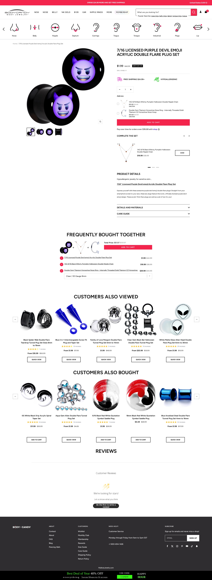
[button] (15, 319)
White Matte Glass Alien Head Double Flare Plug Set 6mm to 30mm (175, 341)
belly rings (163, 16)
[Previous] (4, 29)
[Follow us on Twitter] (172, 546)
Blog (51, 543)
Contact (52, 531)
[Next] (208, 29)
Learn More (132, 106)
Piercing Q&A (54, 547)
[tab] (149, 167)
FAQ (51, 539)
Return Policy (83, 559)
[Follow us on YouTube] (187, 546)
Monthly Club (83, 535)
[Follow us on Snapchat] (196, 546)
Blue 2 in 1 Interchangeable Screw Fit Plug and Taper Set (71, 341)
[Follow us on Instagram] (177, 546)
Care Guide (82, 551)
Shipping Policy (84, 555)
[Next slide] (187, 135)
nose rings (155, 16)
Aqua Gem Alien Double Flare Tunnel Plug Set (71, 417)
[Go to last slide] (182, 135)
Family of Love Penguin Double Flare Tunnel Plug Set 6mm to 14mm (106, 341)
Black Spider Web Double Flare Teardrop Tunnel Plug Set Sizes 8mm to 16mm (36, 343)
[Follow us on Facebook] (167, 546)
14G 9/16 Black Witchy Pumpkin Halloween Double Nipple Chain (153, 151)
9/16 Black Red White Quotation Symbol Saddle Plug (106, 417)
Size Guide (82, 547)
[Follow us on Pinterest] (182, 546)
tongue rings (177, 16)
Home (15, 44)
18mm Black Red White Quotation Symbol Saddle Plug (140, 417)
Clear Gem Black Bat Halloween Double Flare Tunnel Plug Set (140, 341)
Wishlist (81, 531)
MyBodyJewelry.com (106, 568)
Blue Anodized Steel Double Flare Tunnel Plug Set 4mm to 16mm (175, 417)
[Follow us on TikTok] (191, 546)
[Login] (200, 12)
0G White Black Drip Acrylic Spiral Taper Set (36, 417)
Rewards (81, 543)
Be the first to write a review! (106, 506)
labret (169, 16)
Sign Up (193, 538)
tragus (184, 16)
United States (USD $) (198, 3)
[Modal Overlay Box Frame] (106, 575)
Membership (83, 539)
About (51, 535)
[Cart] (206, 12)
